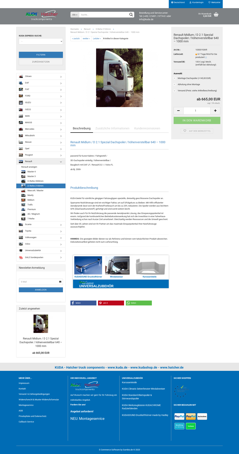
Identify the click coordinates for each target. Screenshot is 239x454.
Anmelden (41, 290)
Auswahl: (178, 73)
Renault (28, 161)
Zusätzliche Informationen (112, 128)
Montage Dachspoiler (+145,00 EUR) (194, 78)
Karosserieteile (129, 382)
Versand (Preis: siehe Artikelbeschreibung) (197, 90)
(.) (206, 57)
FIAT (27, 89)
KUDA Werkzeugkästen (133, 405)
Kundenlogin (197, 2)
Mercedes (29, 129)
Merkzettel (215, 2)
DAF (27, 83)
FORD (27, 96)
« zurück (76, 38)
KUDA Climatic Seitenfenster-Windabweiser (143, 388)
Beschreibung (82, 128)
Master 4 (31, 171)
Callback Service (26, 421)
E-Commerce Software (109, 449)
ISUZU (28, 102)
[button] (83, 303)
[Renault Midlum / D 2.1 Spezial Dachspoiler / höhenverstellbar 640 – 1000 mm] (119, 77)
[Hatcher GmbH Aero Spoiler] (42, 15)
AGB (21, 410)
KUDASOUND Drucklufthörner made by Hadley (145, 415)
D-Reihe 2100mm (35, 186)
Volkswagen (30, 237)
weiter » (86, 38)
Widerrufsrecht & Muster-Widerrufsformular (39, 399)
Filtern (40, 55)
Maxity (30, 195)
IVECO (28, 109)
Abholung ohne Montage (189, 84)
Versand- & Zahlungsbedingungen (34, 394)
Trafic (30, 204)
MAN (27, 116)
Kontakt (22, 388)
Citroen (28, 76)
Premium (31, 209)
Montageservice (26, 405)
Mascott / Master (35, 190)
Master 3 (31, 176)
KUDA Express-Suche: (30, 35)
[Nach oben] (230, 449)
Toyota (28, 231)
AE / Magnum (33, 214)
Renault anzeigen (29, 167)
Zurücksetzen (41, 62)
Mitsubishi (30, 135)
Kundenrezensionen (147, 128)
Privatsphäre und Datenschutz (32, 416)
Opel (27, 148)
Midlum (30, 200)
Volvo (27, 244)
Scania (28, 224)
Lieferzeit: (178, 54)
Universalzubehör (33, 250)
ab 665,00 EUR (40, 352)
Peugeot (29, 155)
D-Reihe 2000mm (35, 181)
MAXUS (28, 122)
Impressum (24, 383)
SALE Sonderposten (34, 257)
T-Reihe (30, 218)
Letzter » (97, 38)
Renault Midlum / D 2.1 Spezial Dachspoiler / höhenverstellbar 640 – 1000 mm (41, 342)
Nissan (28, 142)
